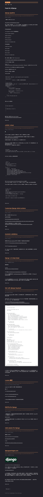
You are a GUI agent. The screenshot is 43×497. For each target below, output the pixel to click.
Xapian (13, 370)
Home (6, 4)
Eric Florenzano (16, 436)
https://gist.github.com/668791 (10, 438)
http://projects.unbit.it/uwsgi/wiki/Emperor (11, 137)
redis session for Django (12, 428)
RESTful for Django (11, 407)
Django (9, 17)
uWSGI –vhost (9, 125)
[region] (21, 335)
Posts (8, 4)
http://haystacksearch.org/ (12, 396)
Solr (6, 292)
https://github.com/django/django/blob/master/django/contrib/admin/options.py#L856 (18, 224)
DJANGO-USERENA (11, 234)
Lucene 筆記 (9, 380)
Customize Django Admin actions (15, 208)
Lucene (6, 384)
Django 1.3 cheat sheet (12, 258)
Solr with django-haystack (13, 288)
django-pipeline (10, 13)
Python (6, 17)
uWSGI (9, 129)
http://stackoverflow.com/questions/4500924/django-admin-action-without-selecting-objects (19, 221)
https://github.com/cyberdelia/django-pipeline (12, 22)
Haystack (15, 384)
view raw (36, 365)
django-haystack (9, 294)
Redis (9, 432)
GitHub (18, 365)
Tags (11, 4)
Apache (8, 292)
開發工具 (9, 262)
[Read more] (7, 120)
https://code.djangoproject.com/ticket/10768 (12, 219)
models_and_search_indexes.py (9, 365)
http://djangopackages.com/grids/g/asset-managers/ (13, 117)
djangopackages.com (11, 450)
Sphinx (19, 370)
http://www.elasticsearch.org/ (13, 394)
